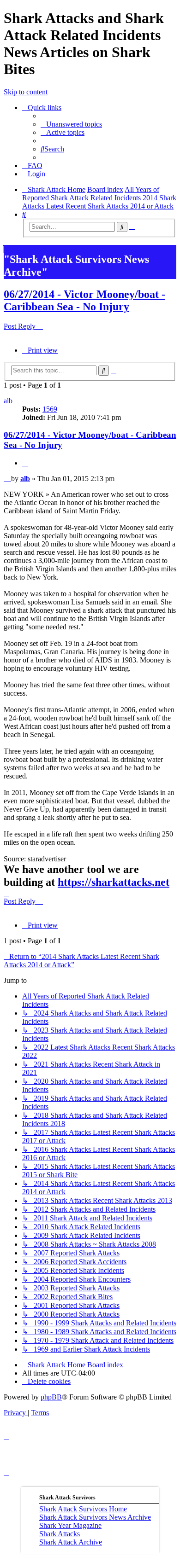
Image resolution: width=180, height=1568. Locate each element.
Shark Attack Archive (70, 1542)
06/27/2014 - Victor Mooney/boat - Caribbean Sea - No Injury (84, 300)
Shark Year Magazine (70, 1525)
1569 (49, 409)
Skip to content (26, 92)
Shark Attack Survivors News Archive (95, 1517)
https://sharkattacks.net (113, 882)
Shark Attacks (59, 1534)
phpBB (51, 1397)
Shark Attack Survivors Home (83, 1509)
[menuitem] (71, 124)
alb (8, 401)
